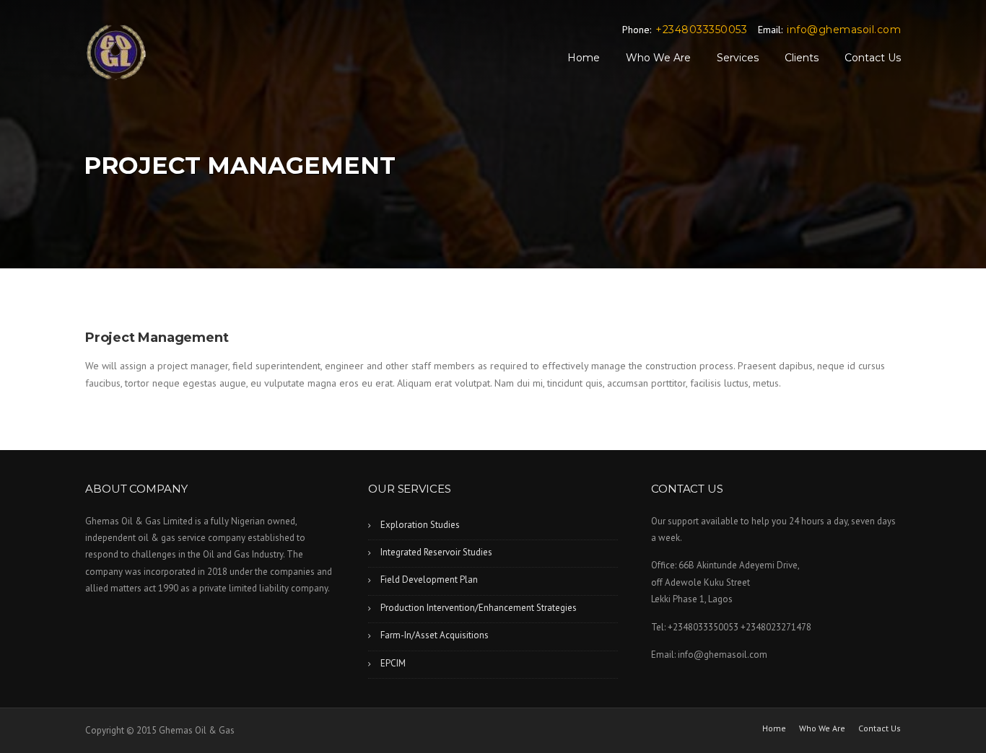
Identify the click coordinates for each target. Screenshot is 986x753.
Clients (802, 57)
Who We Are (658, 57)
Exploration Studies (420, 525)
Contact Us (873, 57)
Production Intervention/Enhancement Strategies (478, 608)
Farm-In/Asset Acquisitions (434, 635)
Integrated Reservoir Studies (436, 552)
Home (583, 57)
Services (738, 57)
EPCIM (393, 663)
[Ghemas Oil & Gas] (116, 51)
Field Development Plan (429, 579)
